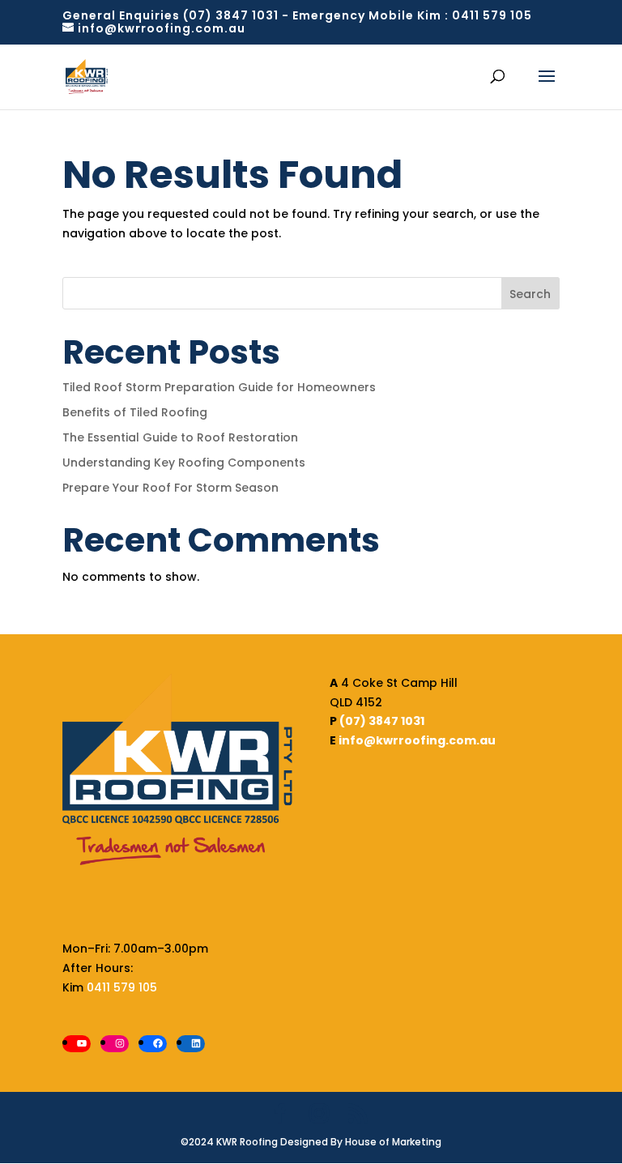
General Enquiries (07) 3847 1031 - (177, 15)
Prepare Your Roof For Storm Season (170, 488)
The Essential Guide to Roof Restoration (180, 437)
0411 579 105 (120, 987)
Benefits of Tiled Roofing (134, 412)
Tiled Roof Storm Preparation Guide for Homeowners (219, 387)
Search (530, 294)
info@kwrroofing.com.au (417, 740)
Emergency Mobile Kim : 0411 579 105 (412, 15)
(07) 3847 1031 (381, 721)
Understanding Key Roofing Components (183, 462)
